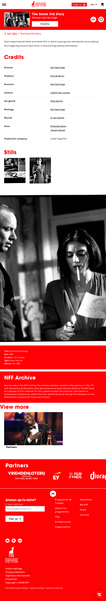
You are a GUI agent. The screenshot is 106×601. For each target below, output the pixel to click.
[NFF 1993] (5, 34)
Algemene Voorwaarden (17, 575)
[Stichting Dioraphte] (91, 475)
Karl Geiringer (57, 67)
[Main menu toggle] (4, 5)
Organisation (63, 526)
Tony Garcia (56, 101)
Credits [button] (45, 23)
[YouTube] (7, 541)
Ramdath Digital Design (16, 588)
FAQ (57, 516)
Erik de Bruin (57, 76)
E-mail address (14, 504)
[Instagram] (14, 541)
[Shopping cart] (102, 4)
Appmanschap (37, 588)
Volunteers (86, 499)
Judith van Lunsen (60, 92)
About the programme (62, 510)
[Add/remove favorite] (101, 19)
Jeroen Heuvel (57, 130)
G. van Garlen (57, 117)
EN (92, 4)
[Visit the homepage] (39, 4)
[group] (33, 431)
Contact (84, 514)
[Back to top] (53, 494)
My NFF (84, 504)
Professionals (63, 521)
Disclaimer (11, 579)
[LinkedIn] (20, 541)
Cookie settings (13, 568)
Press (83, 509)
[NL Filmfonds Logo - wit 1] (64, 475)
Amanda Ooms (58, 126)
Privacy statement (15, 572)
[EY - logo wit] (45, 475)
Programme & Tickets (63, 501)
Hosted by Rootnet (54, 588)
